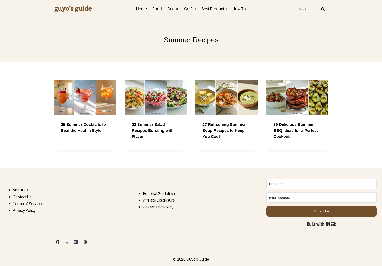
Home (141, 8)
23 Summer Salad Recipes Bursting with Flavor (153, 130)
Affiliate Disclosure (159, 200)
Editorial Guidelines (159, 193)
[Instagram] (76, 242)
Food (157, 8)
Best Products (214, 8)
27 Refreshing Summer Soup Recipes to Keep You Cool (224, 130)
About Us (20, 190)
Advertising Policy (158, 207)
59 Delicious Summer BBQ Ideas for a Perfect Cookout (295, 130)
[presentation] (85, 97)
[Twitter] (67, 242)
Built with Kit (321, 224)
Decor (173, 8)
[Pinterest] (85, 242)
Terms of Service (27, 203)
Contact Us (22, 196)
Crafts (190, 8)
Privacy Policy (24, 210)
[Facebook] (57, 242)
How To (239, 8)
